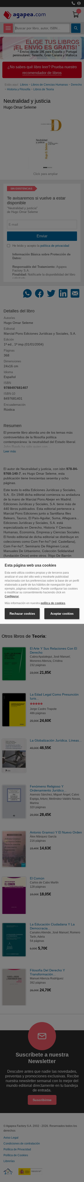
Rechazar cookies (22, 613)
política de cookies (53, 603)
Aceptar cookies (62, 613)
